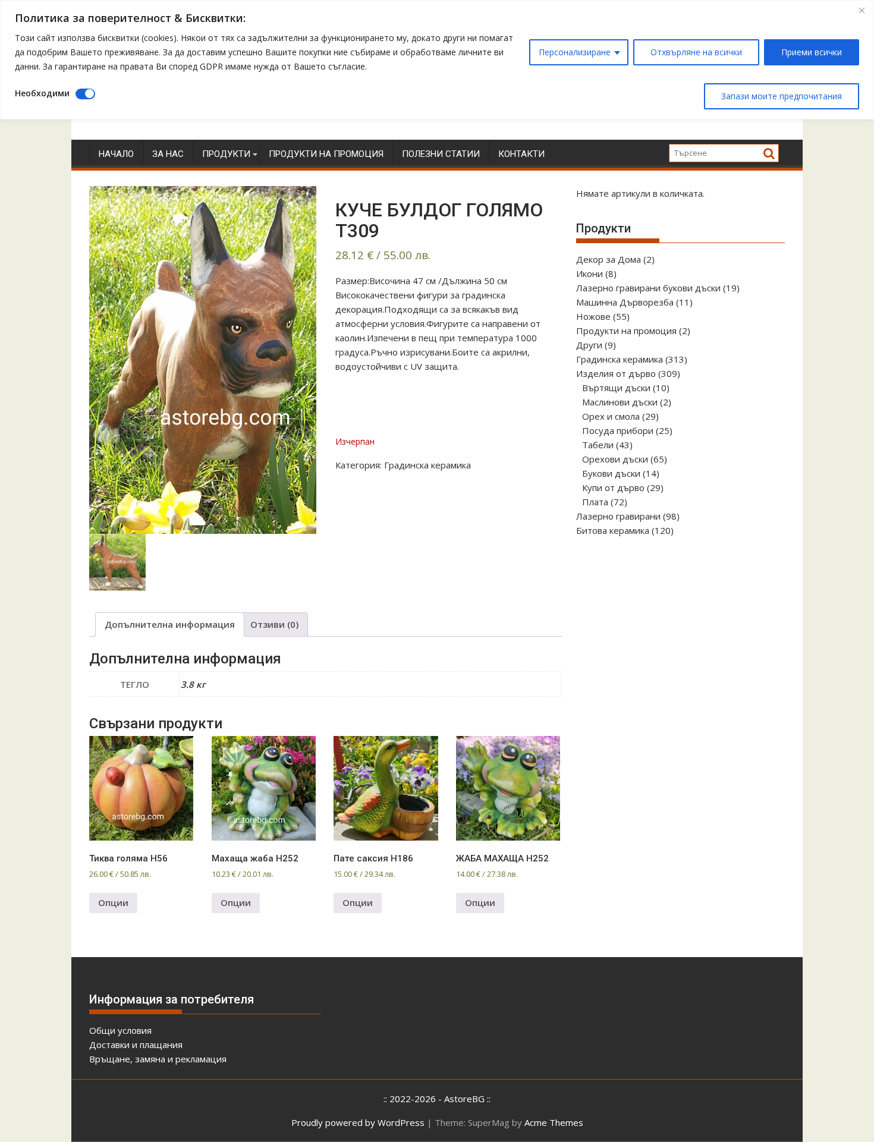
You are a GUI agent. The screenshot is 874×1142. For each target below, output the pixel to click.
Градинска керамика (427, 465)
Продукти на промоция (326, 154)
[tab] (169, 624)
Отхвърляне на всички (696, 52)
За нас (168, 154)
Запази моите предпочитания (781, 96)
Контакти (521, 154)
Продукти (226, 154)
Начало (116, 154)
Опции (113, 902)
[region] (437, 59)
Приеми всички (811, 52)
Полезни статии (441, 154)
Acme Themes (553, 1122)
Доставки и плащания (136, 1044)
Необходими (42, 93)
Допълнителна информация (170, 624)
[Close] (861, 10)
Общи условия (120, 1030)
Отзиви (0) (274, 624)
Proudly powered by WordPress (358, 1122)
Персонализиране (575, 52)
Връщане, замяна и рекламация (158, 1059)
